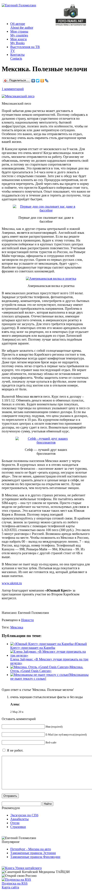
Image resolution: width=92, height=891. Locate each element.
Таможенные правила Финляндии (35, 857)
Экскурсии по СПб (24, 815)
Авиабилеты (19, 819)
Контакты (17, 56)
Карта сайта (10, 887)
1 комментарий (13, 89)
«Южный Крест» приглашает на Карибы (48, 645)
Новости (27, 620)
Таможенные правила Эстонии (33, 853)
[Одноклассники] (42, 80)
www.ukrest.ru (12, 583)
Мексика (16, 627)
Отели (14, 823)
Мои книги (18, 41)
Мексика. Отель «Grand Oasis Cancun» (46, 669)
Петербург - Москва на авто (30, 849)
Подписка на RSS (15, 883)
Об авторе (21, 25)
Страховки (18, 827)
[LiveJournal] (47, 80)
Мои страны (19, 33)
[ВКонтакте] (33, 80)
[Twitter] (38, 80)
